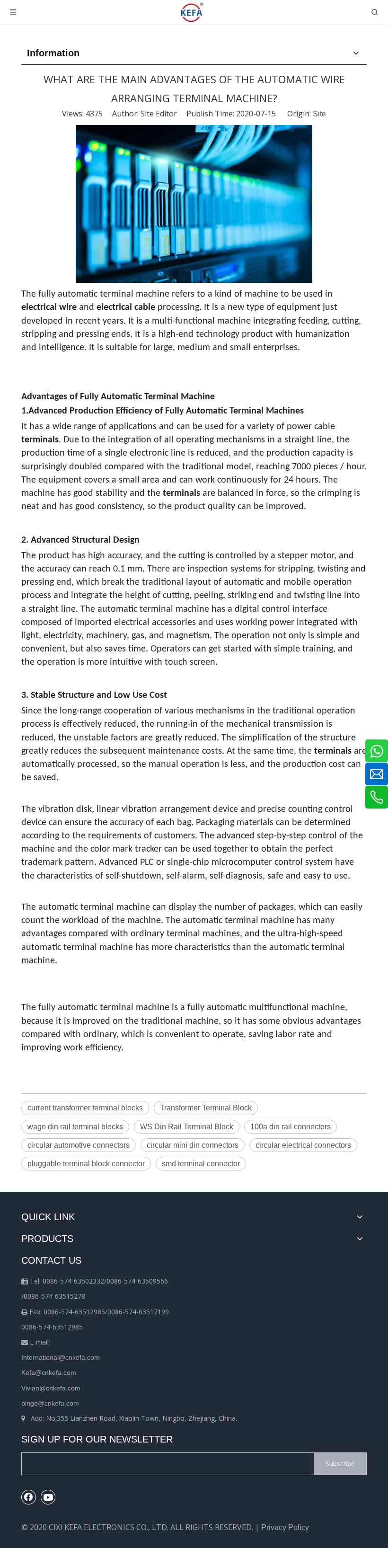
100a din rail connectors (290, 1127)
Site (319, 114)
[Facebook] (28, 1496)
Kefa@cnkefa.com (48, 1372)
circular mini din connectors (192, 1145)
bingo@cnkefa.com (50, 1403)
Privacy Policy (285, 1527)
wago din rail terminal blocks (75, 1127)
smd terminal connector (201, 1164)
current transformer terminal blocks (85, 1108)
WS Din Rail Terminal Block (186, 1127)
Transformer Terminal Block (206, 1108)
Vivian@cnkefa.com (50, 1388)
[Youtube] (48, 1496)
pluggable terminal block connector (86, 1164)
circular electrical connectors (303, 1145)
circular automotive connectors (78, 1145)
